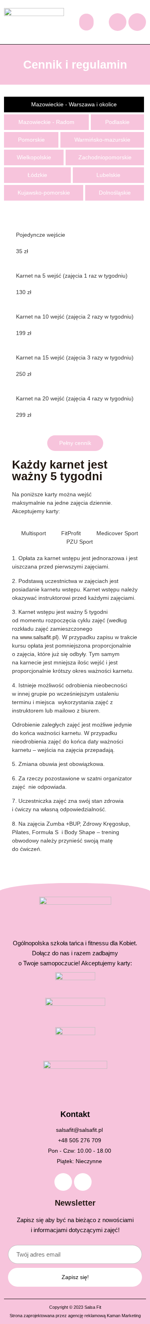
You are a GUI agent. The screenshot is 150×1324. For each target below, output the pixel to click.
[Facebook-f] (117, 22)
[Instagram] (137, 22)
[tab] (74, 104)
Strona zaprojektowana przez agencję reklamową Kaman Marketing (75, 1315)
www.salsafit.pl (38, 637)
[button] (86, 22)
